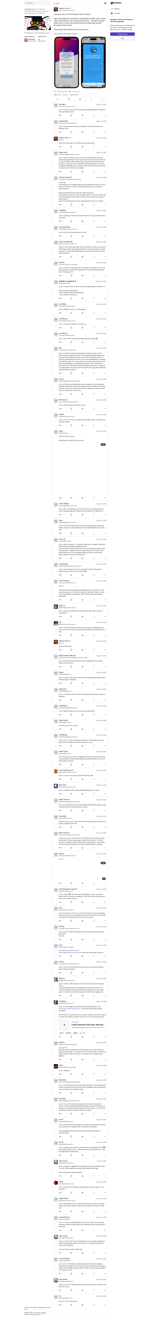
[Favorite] (80, 99)
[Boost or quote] (69, 99)
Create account (122, 34)
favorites (74, 95)
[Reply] (58, 99)
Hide (103, 38)
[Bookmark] (91, 99)
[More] (102, 99)
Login (122, 38)
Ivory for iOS (76, 91)
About (34, 1307)
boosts (57, 95)
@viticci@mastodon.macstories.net (70, 913)
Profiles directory (41, 1307)
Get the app (37, 1312)
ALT (104, 86)
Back (57, 3)
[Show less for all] (105, 3)
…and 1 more (82, 1033)
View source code (35, 1314)
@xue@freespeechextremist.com (69, 950)
